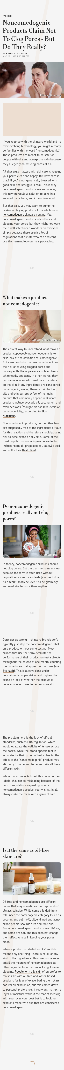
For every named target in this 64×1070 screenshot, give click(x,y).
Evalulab (8, 671)
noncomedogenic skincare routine (24, 215)
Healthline (28, 450)
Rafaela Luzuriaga (16, 53)
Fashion (7, 16)
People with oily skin (28, 972)
